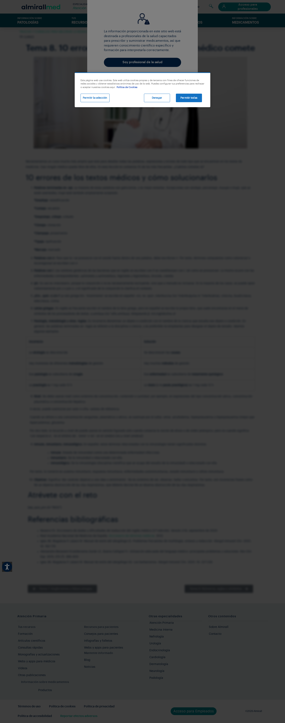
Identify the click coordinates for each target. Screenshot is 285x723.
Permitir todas (188, 98)
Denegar (157, 98)
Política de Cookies (127, 87)
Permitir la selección (95, 98)
